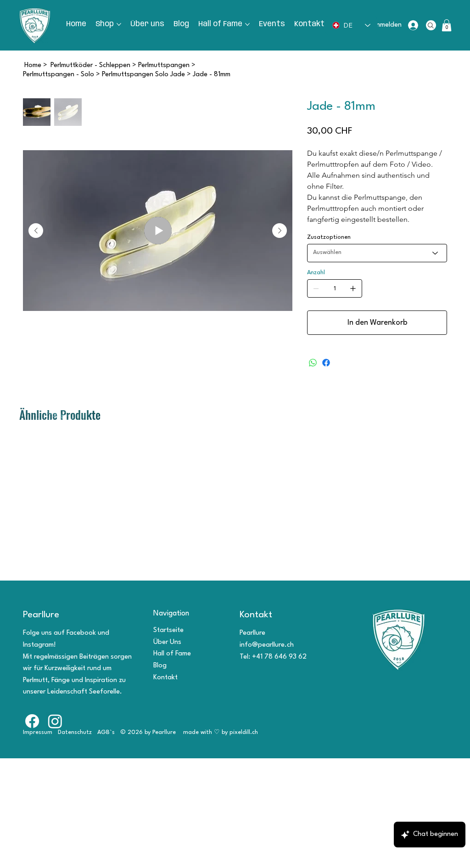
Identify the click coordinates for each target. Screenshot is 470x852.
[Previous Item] (35, 230)
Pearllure (41, 615)
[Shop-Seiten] (119, 24)
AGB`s (106, 732)
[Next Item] (279, 230)
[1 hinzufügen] (353, 288)
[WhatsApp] (313, 362)
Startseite (168, 630)
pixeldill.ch (244, 732)
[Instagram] (55, 721)
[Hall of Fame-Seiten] (247, 24)
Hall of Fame (172, 653)
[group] (234, 431)
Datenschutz (75, 732)
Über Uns (167, 642)
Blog (160, 665)
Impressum (37, 732)
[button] (447, 25)
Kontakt (165, 677)
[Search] (431, 25)
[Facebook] (326, 362)
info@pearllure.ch (267, 645)
